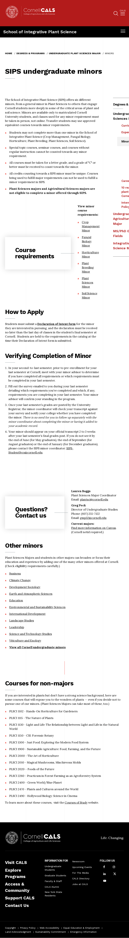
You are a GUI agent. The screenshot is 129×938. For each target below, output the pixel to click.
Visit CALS (16, 862)
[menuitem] (123, 13)
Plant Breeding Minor (88, 267)
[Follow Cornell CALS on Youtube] (104, 881)
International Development (27, 614)
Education (16, 600)
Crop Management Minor (91, 226)
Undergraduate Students (53, 868)
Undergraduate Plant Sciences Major (75, 53)
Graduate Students (55, 875)
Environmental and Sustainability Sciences (37, 607)
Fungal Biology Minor (87, 241)
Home (8, 53)
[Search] (116, 14)
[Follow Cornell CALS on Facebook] (104, 867)
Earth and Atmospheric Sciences (30, 594)
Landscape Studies (21, 620)
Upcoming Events (82, 867)
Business (15, 573)
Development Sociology (24, 587)
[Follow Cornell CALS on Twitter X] (114, 874)
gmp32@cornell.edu (93, 518)
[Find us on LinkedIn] (104, 874)
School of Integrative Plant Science (40, 31)
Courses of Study (76, 802)
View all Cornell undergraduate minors (37, 647)
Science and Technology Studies (30, 634)
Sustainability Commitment (50, 931)
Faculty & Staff (53, 881)
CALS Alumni (52, 887)
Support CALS (19, 897)
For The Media (80, 872)
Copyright (10, 927)
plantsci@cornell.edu (94, 499)
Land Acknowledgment (18, 931)
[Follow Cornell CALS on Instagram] (114, 867)
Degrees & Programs (30, 53)
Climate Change (20, 580)
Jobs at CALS (80, 884)
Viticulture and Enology (25, 640)
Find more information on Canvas (93, 528)
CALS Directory (80, 878)
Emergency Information (83, 931)
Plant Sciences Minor (87, 283)
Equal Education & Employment (81, 927)
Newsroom (78, 861)
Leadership (16, 627)
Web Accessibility (49, 927)
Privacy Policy (27, 927)
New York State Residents (53, 894)
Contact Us (17, 905)
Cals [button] (123, 11)
